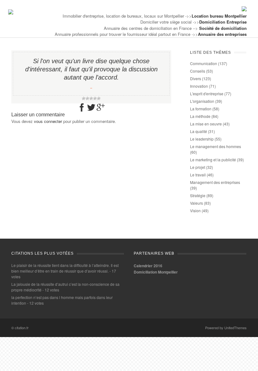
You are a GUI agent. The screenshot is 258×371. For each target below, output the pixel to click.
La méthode (200, 116)
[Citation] (10, 13)
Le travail (198, 174)
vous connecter (48, 121)
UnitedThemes (235, 327)
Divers (195, 78)
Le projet (197, 167)
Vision (195, 210)
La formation (200, 108)
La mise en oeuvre (206, 123)
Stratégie (197, 195)
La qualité (198, 131)
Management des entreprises (215, 182)
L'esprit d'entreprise (206, 93)
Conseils (197, 71)
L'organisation (202, 101)
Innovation (199, 86)
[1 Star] (84, 98)
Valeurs (196, 203)
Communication (203, 63)
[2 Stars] (87, 98)
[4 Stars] (95, 98)
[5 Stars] (99, 98)
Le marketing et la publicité (213, 159)
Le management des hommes (215, 146)
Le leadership (202, 138)
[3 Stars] (91, 98)
